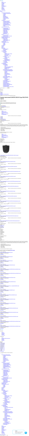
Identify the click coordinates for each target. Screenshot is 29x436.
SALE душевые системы (6, 76)
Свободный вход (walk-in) (6, 381)
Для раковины (6, 79)
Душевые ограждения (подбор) (6, 37)
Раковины (3, 45)
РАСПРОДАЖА (4, 63)
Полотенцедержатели (7, 74)
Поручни (4, 19)
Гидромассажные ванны (5, 36)
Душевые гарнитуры (6, 29)
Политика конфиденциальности (6, 338)
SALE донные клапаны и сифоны (7, 69)
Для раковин (5, 56)
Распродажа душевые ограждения (7, 84)
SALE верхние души (6, 81)
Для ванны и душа (7, 421)
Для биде (6, 78)
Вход (1, 10)
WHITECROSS (4, 106)
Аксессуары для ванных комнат (6, 12)
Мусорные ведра (5, 16)
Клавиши (4, 50)
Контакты (3, 5)
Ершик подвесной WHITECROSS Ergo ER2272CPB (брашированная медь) (10, 220)
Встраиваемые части (7, 59)
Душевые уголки (5, 39)
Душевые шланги (5, 32)
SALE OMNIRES (5, 64)
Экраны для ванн (7, 54)
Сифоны (6, 399)
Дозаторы (6, 71)
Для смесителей (5, 58)
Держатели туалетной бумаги (7, 13)
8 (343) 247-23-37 (2, 345)
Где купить (3, 6)
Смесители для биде (6, 23)
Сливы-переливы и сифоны (8, 53)
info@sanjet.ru (2, 351)
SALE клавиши (5, 82)
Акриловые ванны (5, 35)
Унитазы (3, 46)
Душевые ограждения (7, 67)
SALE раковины (5, 80)
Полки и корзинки (5, 17)
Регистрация (3, 10)
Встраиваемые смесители (6, 24)
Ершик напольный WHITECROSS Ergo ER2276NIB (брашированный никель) (10, 181)
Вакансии (3, 8)
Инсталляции (3, 48)
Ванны (3, 34)
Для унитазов (5, 51)
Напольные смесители (6, 21)
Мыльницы (4, 358)
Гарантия (3, 427)
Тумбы (4, 43)
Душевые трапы (4, 41)
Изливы (4, 25)
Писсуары (3, 47)
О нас (2, 337)
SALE (2, 7)
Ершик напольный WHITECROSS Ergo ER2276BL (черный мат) (8, 166)
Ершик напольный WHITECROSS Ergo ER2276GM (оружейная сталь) (9, 186)
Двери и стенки (5, 38)
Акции (3, 4)
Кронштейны (5, 33)
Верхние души (5, 30)
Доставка (3, 3)
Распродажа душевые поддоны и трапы (8, 86)
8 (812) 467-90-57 (2, 344)
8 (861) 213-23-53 (2, 348)
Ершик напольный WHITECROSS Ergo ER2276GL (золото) (8, 176)
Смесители (3, 20)
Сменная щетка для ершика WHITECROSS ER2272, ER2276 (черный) (9, 155)
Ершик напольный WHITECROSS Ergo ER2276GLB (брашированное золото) (10, 171)
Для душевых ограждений (6, 60)
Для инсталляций (5, 62)
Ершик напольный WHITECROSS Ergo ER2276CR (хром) (7, 161)
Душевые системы (5, 28)
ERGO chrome (12, 250)
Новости (3, 339)
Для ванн (4, 52)
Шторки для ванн (5, 40)
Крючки (4, 15)
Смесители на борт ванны (6, 22)
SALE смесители (5, 77)
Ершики (4, 14)
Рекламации (3, 9)
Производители (4, 2)
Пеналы (4, 42)
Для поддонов (5, 61)
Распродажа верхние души (6, 83)
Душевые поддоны (4, 382)
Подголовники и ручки (8, 55)
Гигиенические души (6, 26)
